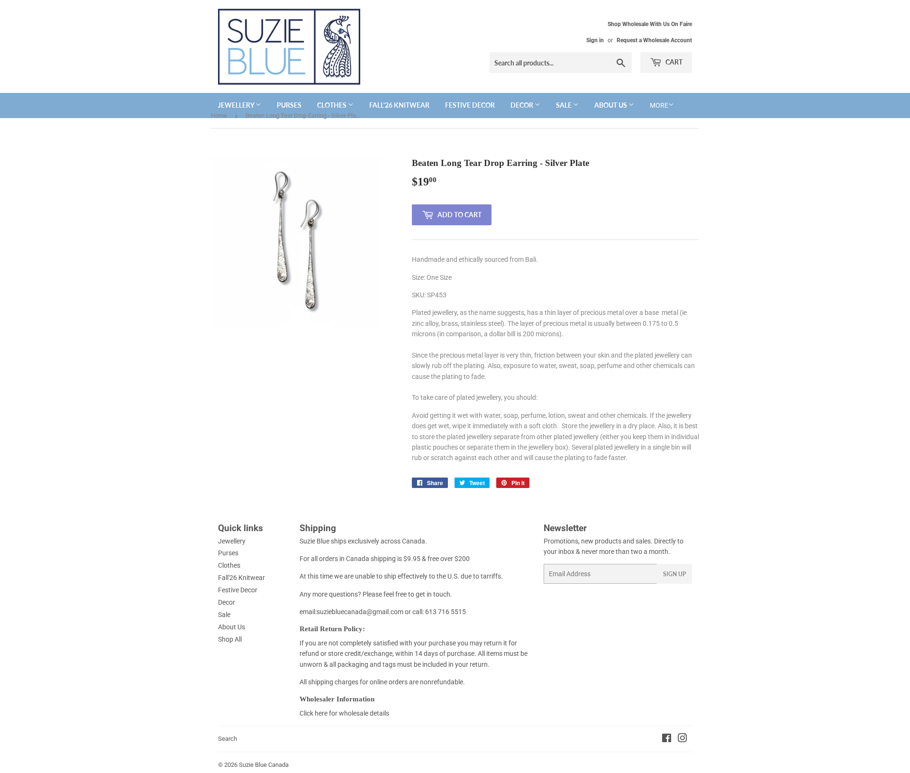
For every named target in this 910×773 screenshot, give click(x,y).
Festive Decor (470, 105)
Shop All (230, 639)
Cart (673, 62)
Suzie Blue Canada (264, 764)
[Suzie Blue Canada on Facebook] (667, 739)
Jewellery (236, 105)
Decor (522, 105)
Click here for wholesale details (344, 713)
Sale (564, 105)
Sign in (595, 40)
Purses (289, 105)
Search (227, 738)
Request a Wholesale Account (654, 40)
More (659, 105)
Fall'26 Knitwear (399, 105)
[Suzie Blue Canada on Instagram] (682, 739)
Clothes (332, 105)
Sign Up (674, 574)
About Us (611, 105)
